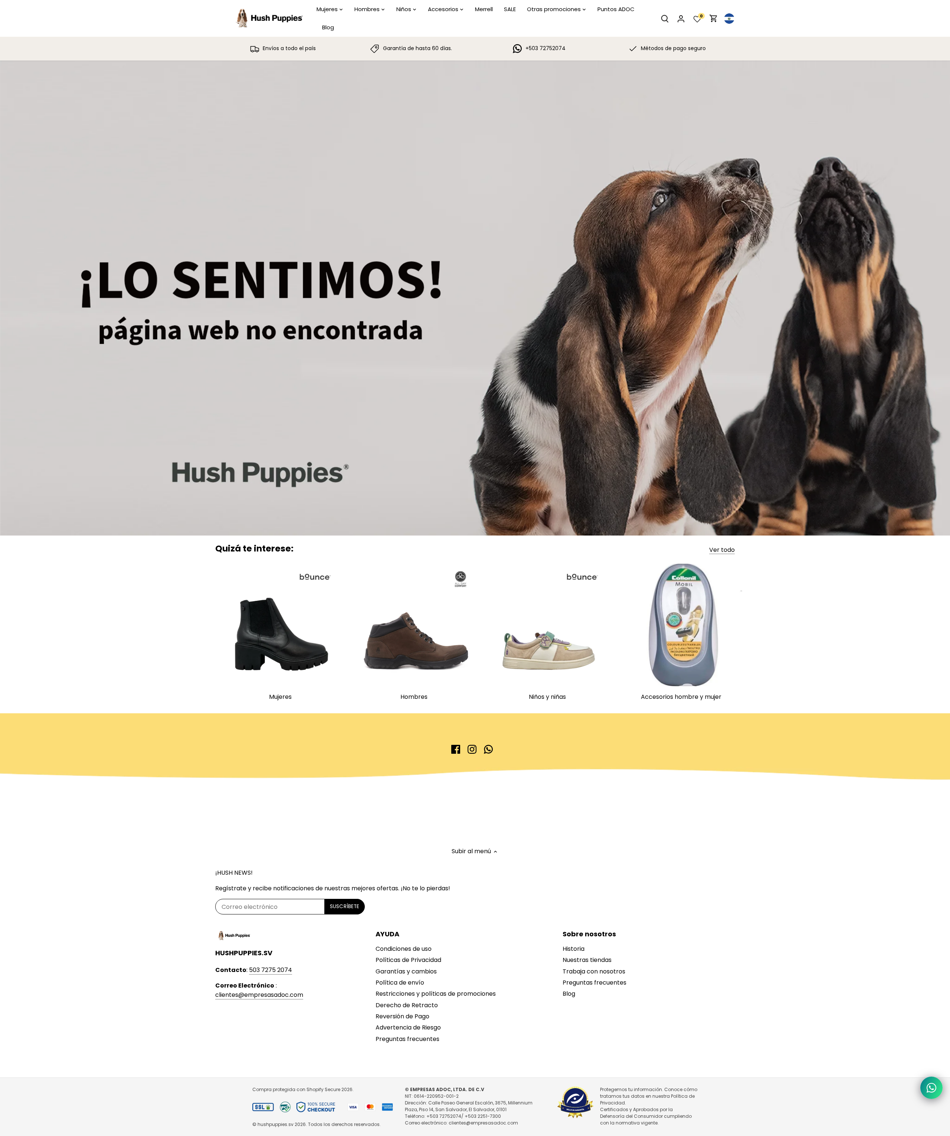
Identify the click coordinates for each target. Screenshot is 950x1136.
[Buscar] (664, 18)
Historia (573, 949)
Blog (569, 993)
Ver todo (722, 550)
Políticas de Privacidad (408, 960)
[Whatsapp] (488, 749)
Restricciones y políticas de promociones (436, 993)
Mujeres (280, 697)
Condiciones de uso (404, 949)
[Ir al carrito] (713, 18)
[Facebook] (455, 749)
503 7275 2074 (270, 970)
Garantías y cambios (406, 971)
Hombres (414, 697)
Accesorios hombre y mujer (681, 697)
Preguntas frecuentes (407, 1039)
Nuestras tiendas (587, 960)
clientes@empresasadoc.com (259, 995)
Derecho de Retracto (407, 1005)
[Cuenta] (681, 18)
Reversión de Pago (402, 1016)
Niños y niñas (547, 697)
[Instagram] (472, 749)
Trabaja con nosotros (594, 971)
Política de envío (400, 982)
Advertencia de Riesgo (408, 1027)
